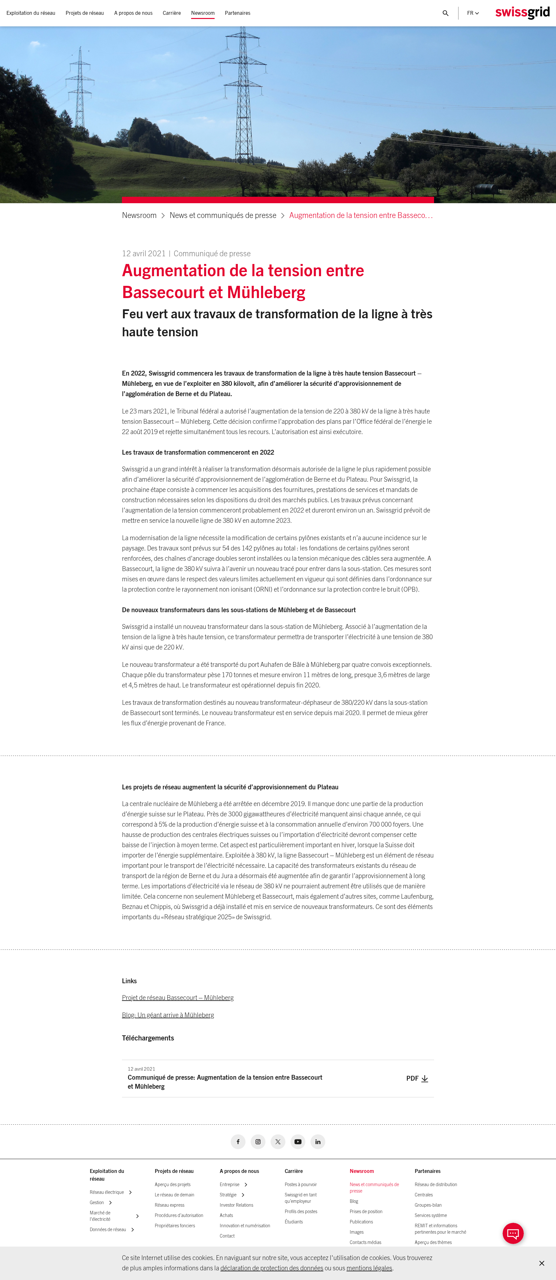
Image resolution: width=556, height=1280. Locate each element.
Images (357, 1232)
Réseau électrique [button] (107, 1192)
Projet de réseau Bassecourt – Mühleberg (178, 998)
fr (470, 13)
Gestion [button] (97, 1203)
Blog (354, 1201)
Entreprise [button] (229, 1185)
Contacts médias (365, 1242)
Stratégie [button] (228, 1195)
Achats (226, 1215)
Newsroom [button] (203, 13)
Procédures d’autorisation (179, 1215)
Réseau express (169, 1205)
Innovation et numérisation (245, 1226)
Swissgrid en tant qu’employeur (301, 1198)
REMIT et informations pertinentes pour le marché (440, 1229)
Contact (227, 1236)
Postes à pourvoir (301, 1185)
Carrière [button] (172, 13)
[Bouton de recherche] (445, 13)
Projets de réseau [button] (85, 13)
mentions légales (369, 1268)
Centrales (424, 1195)
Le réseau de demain (174, 1195)
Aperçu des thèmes (433, 1242)
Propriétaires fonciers (175, 1226)
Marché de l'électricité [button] (100, 1216)
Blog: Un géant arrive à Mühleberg (168, 1015)
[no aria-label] (238, 1141)
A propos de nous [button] (133, 13)
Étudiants (294, 1222)
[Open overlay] (513, 1233)
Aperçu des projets (172, 1185)
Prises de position (366, 1212)
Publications (361, 1222)
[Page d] (522, 13)
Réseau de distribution (436, 1185)
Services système (431, 1215)
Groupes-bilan (428, 1205)
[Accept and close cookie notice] (541, 1263)
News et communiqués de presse (223, 216)
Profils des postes (301, 1212)
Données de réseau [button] (108, 1230)
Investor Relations (236, 1205)
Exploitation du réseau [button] (30, 13)
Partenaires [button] (237, 13)
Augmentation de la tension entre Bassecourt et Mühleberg (361, 216)
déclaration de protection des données (271, 1268)
